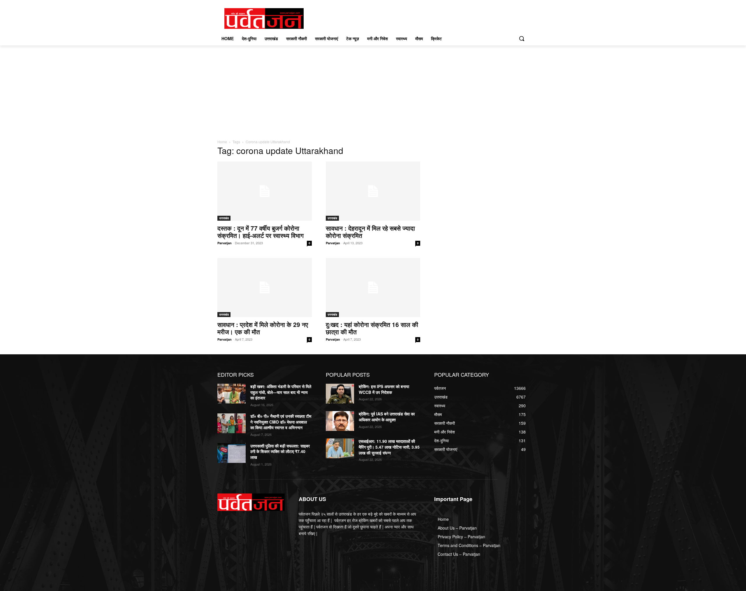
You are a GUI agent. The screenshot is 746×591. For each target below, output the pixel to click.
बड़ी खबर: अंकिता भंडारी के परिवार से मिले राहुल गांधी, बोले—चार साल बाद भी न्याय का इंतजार (280, 392)
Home (222, 141)
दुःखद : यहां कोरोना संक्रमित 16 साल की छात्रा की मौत (372, 328)
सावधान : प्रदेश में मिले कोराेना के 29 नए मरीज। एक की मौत (262, 328)
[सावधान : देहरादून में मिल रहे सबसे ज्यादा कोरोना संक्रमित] (373, 191)
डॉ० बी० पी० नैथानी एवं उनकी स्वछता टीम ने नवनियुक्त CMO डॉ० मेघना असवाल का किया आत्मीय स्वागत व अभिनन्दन (280, 421)
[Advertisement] (373, 89)
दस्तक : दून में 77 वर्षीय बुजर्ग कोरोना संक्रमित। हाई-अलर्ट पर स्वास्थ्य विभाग (260, 232)
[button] (522, 38)
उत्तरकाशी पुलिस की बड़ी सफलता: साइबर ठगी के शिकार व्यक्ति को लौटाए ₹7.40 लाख (280, 451)
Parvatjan (224, 243)
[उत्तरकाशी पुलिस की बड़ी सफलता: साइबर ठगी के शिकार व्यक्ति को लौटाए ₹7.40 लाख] (231, 453)
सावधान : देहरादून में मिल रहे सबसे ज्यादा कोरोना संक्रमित (370, 232)
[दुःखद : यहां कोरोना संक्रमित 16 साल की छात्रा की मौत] (373, 287)
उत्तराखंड (224, 218)
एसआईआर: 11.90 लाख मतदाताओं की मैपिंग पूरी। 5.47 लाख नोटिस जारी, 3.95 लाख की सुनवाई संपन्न (389, 446)
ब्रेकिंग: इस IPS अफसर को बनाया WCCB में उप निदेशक (384, 389)
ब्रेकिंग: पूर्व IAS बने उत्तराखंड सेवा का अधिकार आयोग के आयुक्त (387, 416)
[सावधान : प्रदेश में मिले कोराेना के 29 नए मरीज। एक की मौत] (264, 287)
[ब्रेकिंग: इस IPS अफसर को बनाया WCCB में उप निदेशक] (340, 394)
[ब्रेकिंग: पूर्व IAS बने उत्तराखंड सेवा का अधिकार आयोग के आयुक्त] (340, 421)
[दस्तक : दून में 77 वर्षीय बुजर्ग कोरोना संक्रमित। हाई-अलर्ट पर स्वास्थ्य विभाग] (264, 191)
